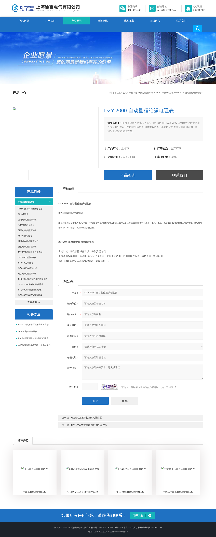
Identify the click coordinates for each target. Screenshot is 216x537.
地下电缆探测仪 (25, 236)
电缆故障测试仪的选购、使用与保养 (34, 345)
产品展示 (76, 20)
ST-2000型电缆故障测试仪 (30, 290)
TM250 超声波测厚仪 (27, 331)
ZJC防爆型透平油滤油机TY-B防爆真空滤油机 (35, 338)
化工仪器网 (137, 527)
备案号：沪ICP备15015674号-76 (106, 527)
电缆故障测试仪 (146, 93)
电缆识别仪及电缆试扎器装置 (86, 417)
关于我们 (50, 20)
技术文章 (129, 20)
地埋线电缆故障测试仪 (28, 241)
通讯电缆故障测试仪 (27, 230)
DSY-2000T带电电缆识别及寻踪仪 (89, 425)
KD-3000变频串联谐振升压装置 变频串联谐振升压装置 (35, 324)
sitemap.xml (156, 527)
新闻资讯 (103, 20)
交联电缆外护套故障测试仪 (30, 209)
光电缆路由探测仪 (26, 225)
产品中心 (133, 93)
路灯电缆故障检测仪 (27, 246)
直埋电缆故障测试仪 (27, 220)
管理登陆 (146, 527)
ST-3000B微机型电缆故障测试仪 (33, 279)
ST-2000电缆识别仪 (164, 93)
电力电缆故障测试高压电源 (30, 252)
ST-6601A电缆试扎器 (27, 268)
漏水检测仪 (23, 214)
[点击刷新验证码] (109, 387)
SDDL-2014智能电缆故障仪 (30, 284)
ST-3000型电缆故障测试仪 (30, 295)
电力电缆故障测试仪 (27, 273)
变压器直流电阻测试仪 (34, 491)
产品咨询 (127, 175)
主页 (125, 93)
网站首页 (24, 20)
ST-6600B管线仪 (25, 263)
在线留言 (155, 20)
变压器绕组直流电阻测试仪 (130, 491)
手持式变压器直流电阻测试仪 (178, 491)
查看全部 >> (33, 302)
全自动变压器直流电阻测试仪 (82, 491)
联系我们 (181, 20)
